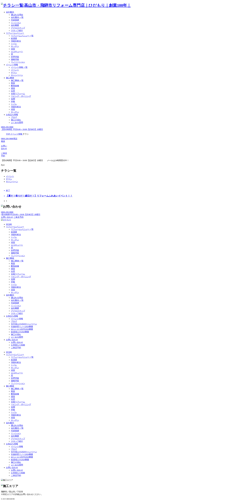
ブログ (14, 117)
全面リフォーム (18, 94)
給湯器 (14, 38)
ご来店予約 (16, 348)
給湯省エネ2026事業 (20, 332)
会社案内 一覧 (17, 17)
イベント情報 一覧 (19, 67)
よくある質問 (17, 122)
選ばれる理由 (17, 15)
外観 (13, 101)
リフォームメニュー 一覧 (22, 36)
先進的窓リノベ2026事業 (22, 326)
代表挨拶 (15, 20)
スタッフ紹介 (17, 30)
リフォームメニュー (15, 33)
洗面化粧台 (16, 41)
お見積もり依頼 (18, 345)
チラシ (14, 72)
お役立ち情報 (12, 115)
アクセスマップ (18, 28)
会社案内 (10, 12)
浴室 (13, 49)
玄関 (13, 99)
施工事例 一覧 (17, 80)
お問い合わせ (12, 340)
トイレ (14, 44)
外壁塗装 (15, 57)
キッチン (15, 46)
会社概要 (15, 25)
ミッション (16, 23)
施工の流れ (16, 120)
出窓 (13, 91)
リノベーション (18, 62)
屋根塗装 (15, 59)
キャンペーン (17, 75)
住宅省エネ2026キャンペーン (24, 324)
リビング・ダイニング (21, 96)
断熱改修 (15, 86)
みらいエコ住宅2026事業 (22, 329)
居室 (13, 88)
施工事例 (10, 78)
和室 (13, 83)
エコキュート (17, 51)
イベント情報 (12, 65)
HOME (9, 224)
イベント (15, 70)
